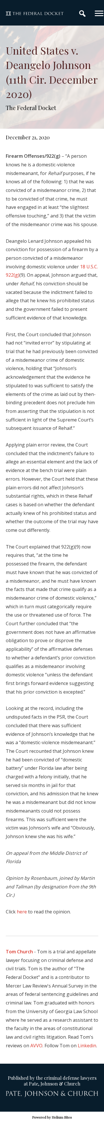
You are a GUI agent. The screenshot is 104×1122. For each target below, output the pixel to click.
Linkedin (87, 1045)
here (22, 912)
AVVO (36, 1045)
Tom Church (19, 951)
